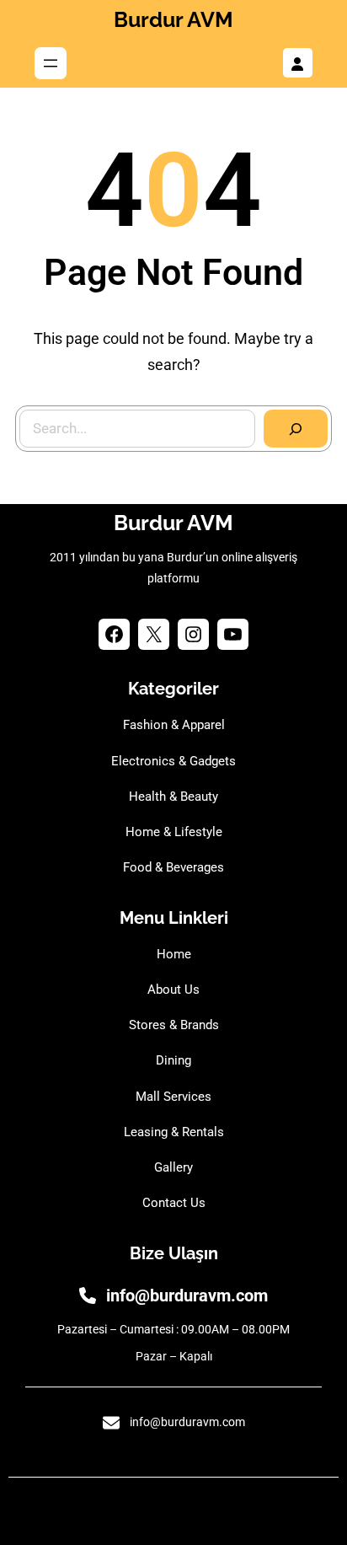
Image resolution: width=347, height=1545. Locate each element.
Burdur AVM (173, 19)
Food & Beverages (173, 867)
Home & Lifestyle (173, 832)
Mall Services (173, 1096)
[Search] (296, 429)
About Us (173, 989)
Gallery (173, 1167)
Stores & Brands (174, 1025)
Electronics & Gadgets (173, 761)
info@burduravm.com (187, 1295)
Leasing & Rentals (174, 1132)
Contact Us (174, 1202)
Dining (173, 1060)
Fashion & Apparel (174, 724)
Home (174, 954)
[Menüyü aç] (51, 63)
